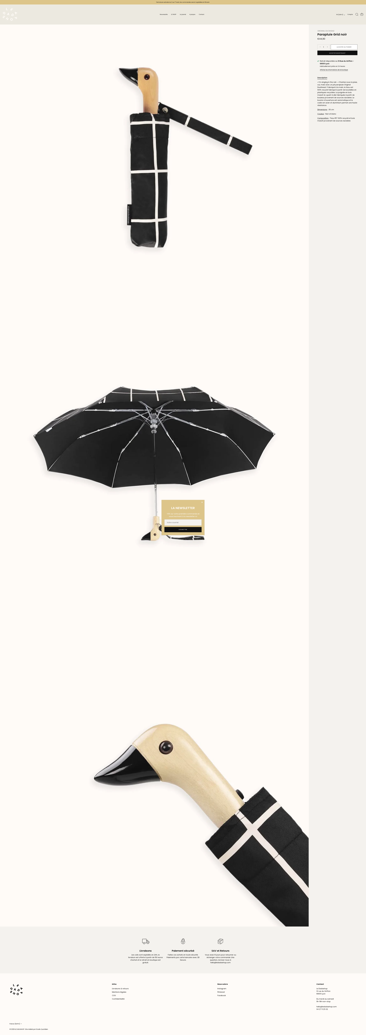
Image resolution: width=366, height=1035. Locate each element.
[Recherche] (357, 14)
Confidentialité (118, 999)
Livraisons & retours (120, 988)
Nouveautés (164, 14)
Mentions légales (119, 992)
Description (322, 77)
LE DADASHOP (19, 1029)
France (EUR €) (15, 1024)
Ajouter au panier (344, 47)
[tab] (323, 77)
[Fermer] (202, 502)
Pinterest (221, 992)
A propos (192, 14)
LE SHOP (173, 14)
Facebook (221, 995)
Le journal (183, 14)
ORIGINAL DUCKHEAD (325, 31)
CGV (114, 995)
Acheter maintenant (337, 53)
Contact (201, 14)
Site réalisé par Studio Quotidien (36, 1029)
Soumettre (183, 529)
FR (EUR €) (339, 15)
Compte (350, 14)
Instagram (221, 988)
